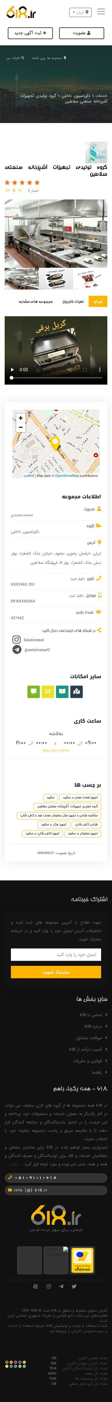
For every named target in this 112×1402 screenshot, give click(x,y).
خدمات (101, 96)
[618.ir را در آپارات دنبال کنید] (35, 1287)
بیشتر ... (11, 1164)
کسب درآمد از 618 (85, 1049)
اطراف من (13, 58)
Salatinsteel (34, 640)
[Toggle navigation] (101, 12)
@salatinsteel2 (37, 650)
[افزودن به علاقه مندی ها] (19, 190)
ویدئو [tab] (98, 301)
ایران (97, 553)
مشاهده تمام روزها (56, 750)
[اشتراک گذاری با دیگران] (13, 190)
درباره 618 (93, 1026)
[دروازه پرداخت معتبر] (82, 1260)
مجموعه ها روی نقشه (47, 58)
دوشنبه (56, 733)
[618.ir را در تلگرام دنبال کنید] (61, 1287)
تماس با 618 (91, 1015)
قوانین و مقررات (87, 1060)
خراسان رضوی (79, 553)
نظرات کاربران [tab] (73, 301)
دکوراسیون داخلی (76, 96)
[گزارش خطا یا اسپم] (7, 190)
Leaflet (29, 475)
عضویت (80, 33)
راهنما (97, 1072)
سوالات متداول (89, 1037)
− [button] (21, 427)
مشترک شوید (56, 972)
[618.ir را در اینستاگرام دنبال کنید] (49, 1287)
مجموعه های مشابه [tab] (36, 301)
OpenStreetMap (67, 475)
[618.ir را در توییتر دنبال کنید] (74, 1287)
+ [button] (21, 418)
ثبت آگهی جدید (28, 33)
